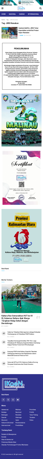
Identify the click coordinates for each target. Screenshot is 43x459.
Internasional (33, 14)
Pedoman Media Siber (9, 442)
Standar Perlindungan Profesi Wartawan (15, 445)
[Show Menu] (2, 8)
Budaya (4, 412)
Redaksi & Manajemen (9, 434)
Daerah (22, 14)
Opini (17, 420)
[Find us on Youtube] (18, 400)
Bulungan (5, 415)
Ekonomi (4, 420)
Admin (21, 35)
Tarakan (32, 417)
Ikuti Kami (5, 269)
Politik (32, 412)
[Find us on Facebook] (3, 400)
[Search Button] (41, 8)
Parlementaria (20, 423)
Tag (7, 19)
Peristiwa (33, 409)
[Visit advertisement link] (21, 2)
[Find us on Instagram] (13, 400)
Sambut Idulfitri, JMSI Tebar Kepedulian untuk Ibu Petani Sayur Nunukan (28, 30)
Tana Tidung (34, 415)
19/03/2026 (28, 35)
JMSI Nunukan (14, 19)
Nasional (12, 14)
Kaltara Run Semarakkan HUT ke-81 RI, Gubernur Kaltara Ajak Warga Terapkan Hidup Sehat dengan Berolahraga (17, 320)
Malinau (18, 409)
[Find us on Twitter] (8, 400)
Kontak (4, 437)
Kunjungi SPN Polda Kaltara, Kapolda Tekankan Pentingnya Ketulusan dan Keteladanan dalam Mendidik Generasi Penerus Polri (22, 353)
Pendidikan (19, 425)
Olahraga (19, 417)
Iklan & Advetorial (7, 439)
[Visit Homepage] (21, 8)
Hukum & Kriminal (7, 423)
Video (31, 420)
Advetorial (5, 409)
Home (4, 14)
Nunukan (5, 28)
